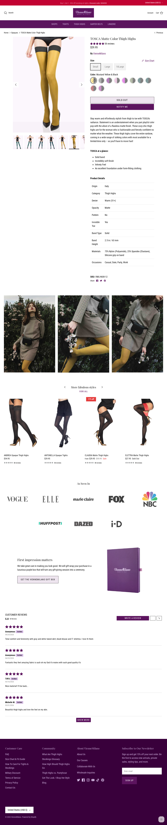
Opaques (14, 33)
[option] (49, 85)
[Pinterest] (102, 780)
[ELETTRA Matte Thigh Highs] (144, 424)
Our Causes (82, 760)
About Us (81, 754)
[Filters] (153, 618)
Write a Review (133, 618)
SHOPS (54, 24)
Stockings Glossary (51, 759)
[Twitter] (78, 780)
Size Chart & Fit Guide (15, 759)
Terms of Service (12, 777)
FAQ (7, 754)
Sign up (129, 780)
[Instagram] (88, 780)
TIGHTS (65, 24)
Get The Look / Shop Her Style (56, 777)
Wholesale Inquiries (86, 772)
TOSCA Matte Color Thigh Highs (33, 33)
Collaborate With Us (86, 766)
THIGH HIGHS (79, 24)
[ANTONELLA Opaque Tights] (63, 424)
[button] (97, 43)
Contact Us (10, 787)
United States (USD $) (153, 3)
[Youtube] (92, 780)
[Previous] (16, 85)
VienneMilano (99, 53)
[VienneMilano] (83, 13)
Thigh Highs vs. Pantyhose (54, 772)
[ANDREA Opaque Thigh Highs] (23, 424)
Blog (44, 782)
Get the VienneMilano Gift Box (38, 579)
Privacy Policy (11, 782)
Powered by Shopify (29, 817)
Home (6, 33)
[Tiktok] (97, 780)
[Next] (82, 85)
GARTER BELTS (96, 24)
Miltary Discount (12, 772)
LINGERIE (112, 24)
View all (83, 391)
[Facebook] (83, 780)
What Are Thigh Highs (52, 754)
